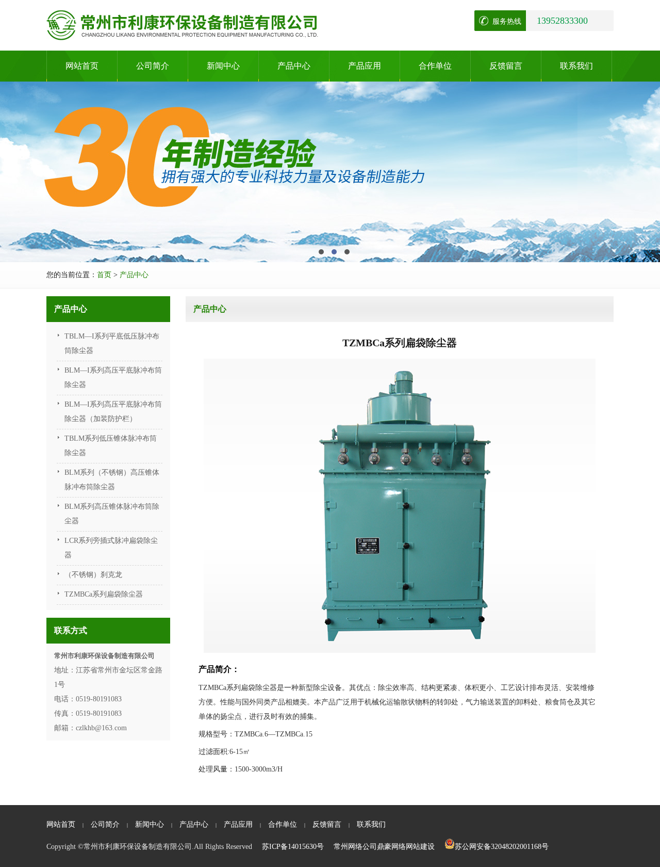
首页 (104, 275)
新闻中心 (223, 65)
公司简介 (152, 65)
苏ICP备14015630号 (293, 846)
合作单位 (435, 65)
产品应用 (364, 65)
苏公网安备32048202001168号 (502, 846)
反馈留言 (505, 65)
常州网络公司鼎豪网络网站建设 (384, 846)
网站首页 (81, 65)
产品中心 (293, 65)
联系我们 (576, 65)
